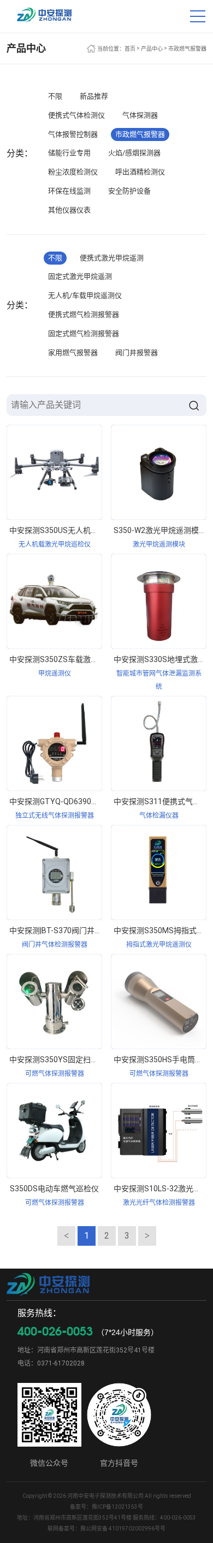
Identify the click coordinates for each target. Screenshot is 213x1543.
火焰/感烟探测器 (134, 153)
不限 (55, 96)
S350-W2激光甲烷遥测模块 (160, 530)
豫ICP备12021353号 (117, 1507)
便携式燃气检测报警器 (83, 314)
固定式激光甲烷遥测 (80, 276)
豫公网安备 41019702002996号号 (122, 1529)
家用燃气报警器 (73, 352)
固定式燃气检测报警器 (83, 333)
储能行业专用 (69, 153)
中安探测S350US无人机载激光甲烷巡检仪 (80, 530)
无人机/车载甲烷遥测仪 (85, 295)
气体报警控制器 (73, 134)
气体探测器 (140, 115)
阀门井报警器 (136, 352)
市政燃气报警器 (187, 49)
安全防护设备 (129, 191)
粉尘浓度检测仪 (73, 172)
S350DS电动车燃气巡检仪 (54, 1188)
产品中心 (152, 49)
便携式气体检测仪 (76, 115)
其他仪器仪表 (69, 210)
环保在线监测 (69, 191)
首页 (130, 49)
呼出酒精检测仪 (140, 172)
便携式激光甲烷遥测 (112, 258)
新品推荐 (94, 96)
